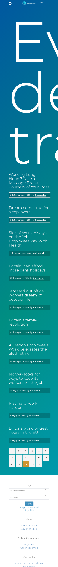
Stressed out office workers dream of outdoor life (26, 295)
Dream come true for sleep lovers (29, 209)
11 (46, 457)
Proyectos (29, 544)
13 (19, 464)
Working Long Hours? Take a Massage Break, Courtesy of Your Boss (29, 180)
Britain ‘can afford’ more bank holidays (27, 268)
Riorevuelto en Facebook (29, 563)
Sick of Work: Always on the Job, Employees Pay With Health (28, 238)
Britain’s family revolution (23, 322)
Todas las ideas (29, 525)
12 (12, 464)
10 (39, 457)
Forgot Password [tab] (29, 507)
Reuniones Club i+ (29, 529)
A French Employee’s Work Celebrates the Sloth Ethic (28, 349)
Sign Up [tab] (29, 510)
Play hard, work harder (23, 405)
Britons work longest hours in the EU (28, 430)
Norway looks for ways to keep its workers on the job (26, 378)
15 (32, 464)
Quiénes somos (29, 548)
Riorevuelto (40, 195)
